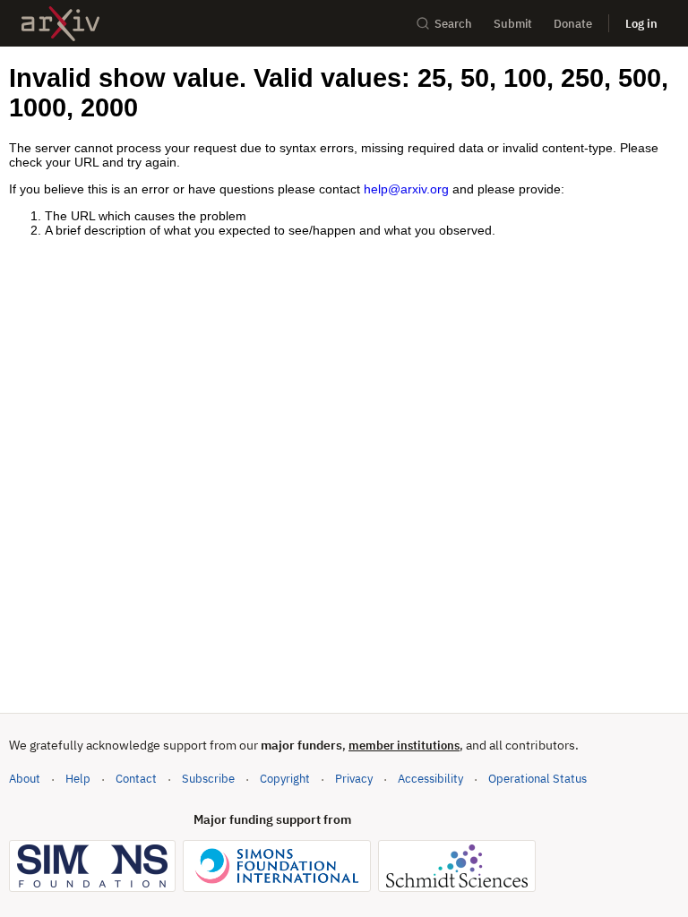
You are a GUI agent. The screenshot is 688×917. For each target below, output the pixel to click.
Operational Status (537, 778)
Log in (641, 23)
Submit (513, 23)
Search (453, 23)
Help (77, 778)
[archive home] (60, 23)
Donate (573, 23)
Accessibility (430, 778)
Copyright (285, 778)
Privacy (354, 778)
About (24, 778)
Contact (136, 778)
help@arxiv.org (406, 189)
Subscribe (208, 778)
